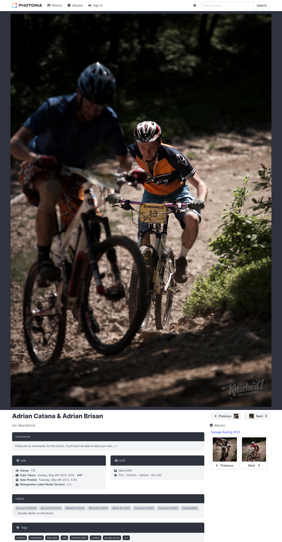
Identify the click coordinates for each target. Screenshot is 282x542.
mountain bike (79, 537)
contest (96, 537)
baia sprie (52, 537)
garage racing (112, 537)
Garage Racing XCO (225, 432)
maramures (36, 537)
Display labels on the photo (35, 513)
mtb (64, 537)
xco (126, 537)
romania (20, 537)
